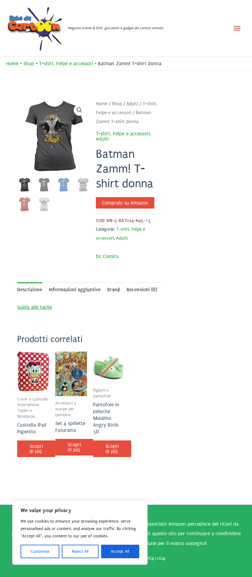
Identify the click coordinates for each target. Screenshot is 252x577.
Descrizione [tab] (29, 289)
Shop (28, 63)
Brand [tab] (113, 289)
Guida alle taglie (34, 307)
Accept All (120, 551)
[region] (80, 532)
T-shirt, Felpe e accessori (66, 63)
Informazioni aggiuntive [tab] (74, 289)
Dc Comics (107, 256)
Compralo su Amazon (125, 203)
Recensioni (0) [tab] (142, 289)
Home (12, 63)
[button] (79, 110)
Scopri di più (36, 448)
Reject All (80, 551)
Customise (40, 551)
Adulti (132, 103)
